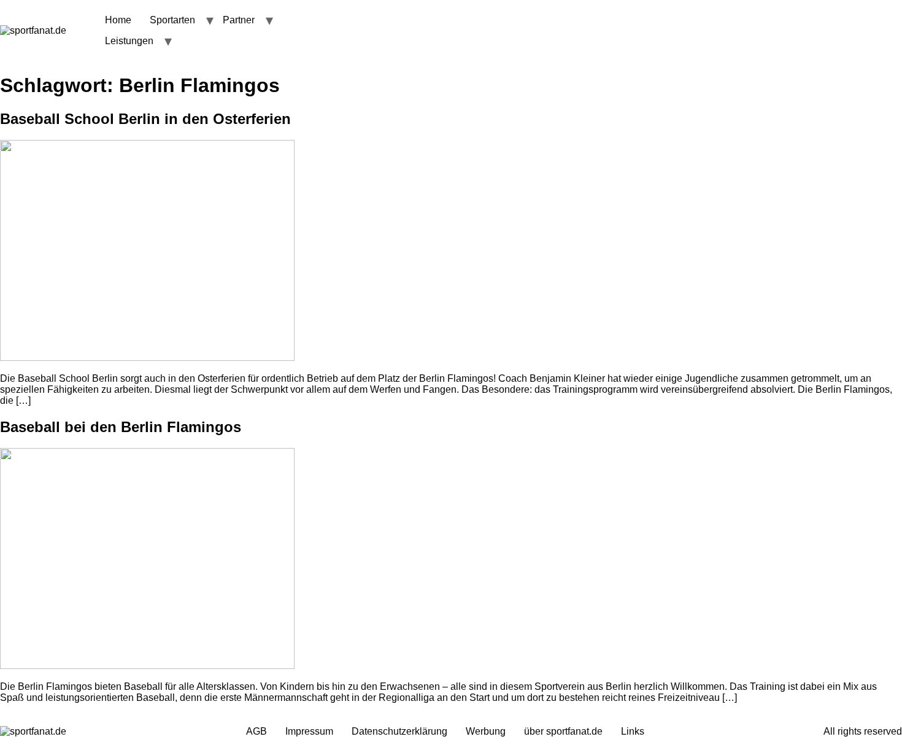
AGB (256, 731)
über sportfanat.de (563, 731)
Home (118, 20)
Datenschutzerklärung (399, 731)
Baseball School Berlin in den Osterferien (145, 118)
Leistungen (129, 41)
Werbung (486, 731)
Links (632, 731)
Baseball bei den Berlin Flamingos (120, 427)
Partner (239, 20)
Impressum (309, 731)
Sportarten (172, 20)
